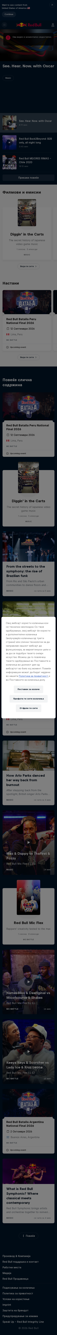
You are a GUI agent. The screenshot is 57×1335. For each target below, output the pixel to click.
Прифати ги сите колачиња (28, 699)
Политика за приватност (34, 676)
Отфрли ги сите (29, 708)
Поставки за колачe (28, 689)
